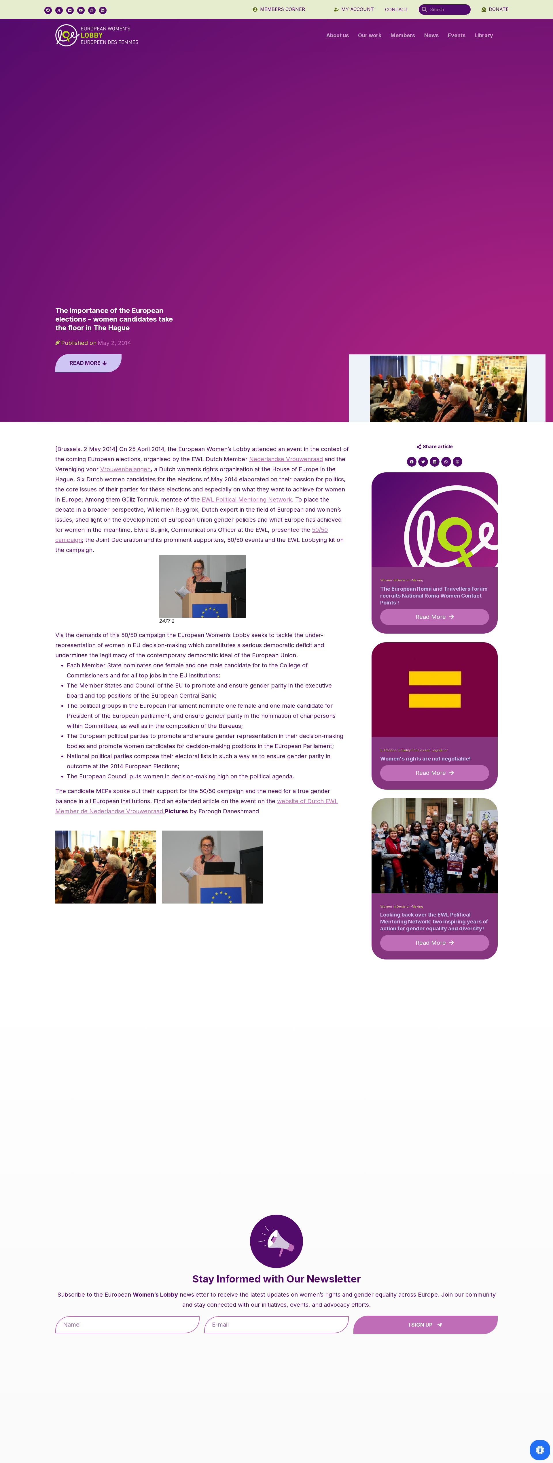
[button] (412, 462)
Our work (369, 35)
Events (456, 35)
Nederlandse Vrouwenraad (286, 459)
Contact (396, 9)
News (431, 35)
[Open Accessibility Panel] (540, 1450)
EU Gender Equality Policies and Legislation (414, 750)
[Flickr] (70, 10)
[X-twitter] (59, 10)
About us (337, 35)
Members (403, 35)
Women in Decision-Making (401, 580)
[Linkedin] (103, 10)
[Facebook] (48, 10)
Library (484, 35)
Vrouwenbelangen (125, 469)
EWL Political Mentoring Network (247, 499)
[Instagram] (92, 10)
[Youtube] (81, 10)
